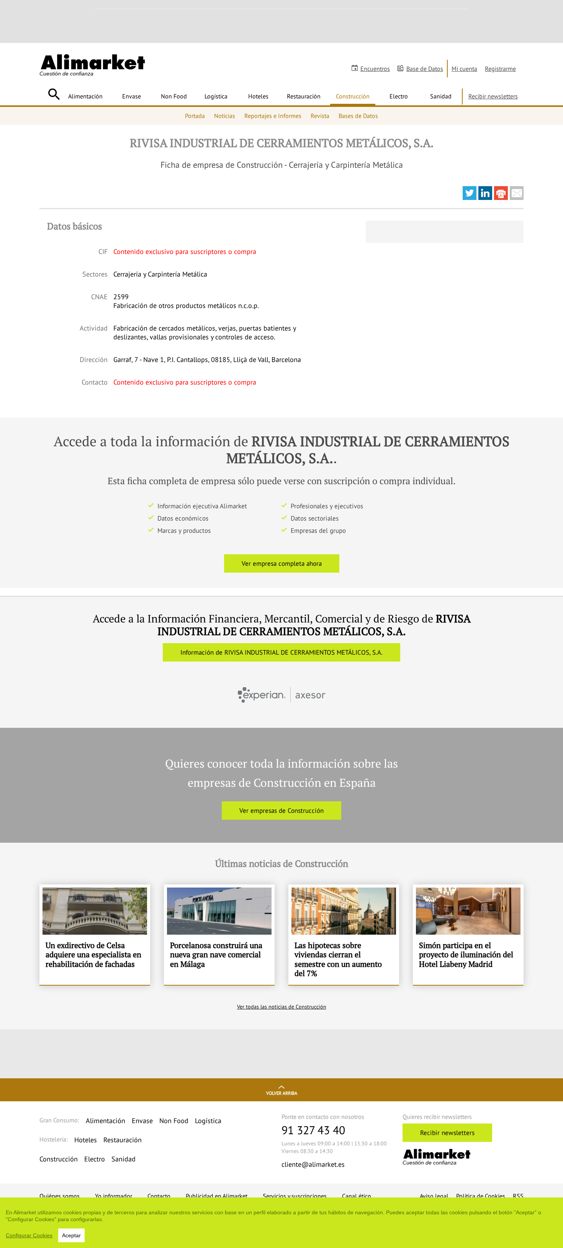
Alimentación (85, 96)
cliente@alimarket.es (313, 1164)
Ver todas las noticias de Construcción (281, 1006)
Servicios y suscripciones (295, 1196)
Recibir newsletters (493, 96)
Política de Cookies (480, 1196)
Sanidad (441, 96)
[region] (281, 1222)
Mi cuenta (464, 68)
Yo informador (113, 1196)
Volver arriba (281, 1093)
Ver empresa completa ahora (282, 563)
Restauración (304, 96)
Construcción (353, 96)
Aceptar (71, 1235)
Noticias (224, 116)
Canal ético (356, 1196)
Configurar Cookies (29, 1235)
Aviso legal (434, 1196)
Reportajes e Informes (272, 116)
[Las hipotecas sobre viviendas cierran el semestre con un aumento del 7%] (343, 934)
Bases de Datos (358, 116)
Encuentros (375, 68)
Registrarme (500, 68)
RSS (518, 1196)
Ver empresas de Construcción (281, 810)
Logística (216, 96)
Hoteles (258, 96)
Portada (195, 116)
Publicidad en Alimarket (216, 1196)
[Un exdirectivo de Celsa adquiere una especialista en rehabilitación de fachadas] (94, 934)
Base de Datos (424, 68)
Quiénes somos (59, 1196)
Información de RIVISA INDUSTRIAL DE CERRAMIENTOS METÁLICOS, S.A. (281, 652)
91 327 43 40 (313, 1129)
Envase (131, 96)
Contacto (158, 1196)
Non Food (174, 96)
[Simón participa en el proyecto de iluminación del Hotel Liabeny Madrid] (468, 934)
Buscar (53, 94)
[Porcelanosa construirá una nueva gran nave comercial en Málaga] (219, 934)
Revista (320, 116)
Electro (399, 96)
